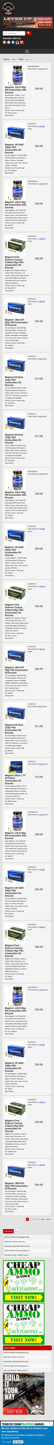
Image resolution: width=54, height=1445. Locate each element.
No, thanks (18, 1442)
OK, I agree (6, 1442)
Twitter (13, 43)
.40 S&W (42, 126)
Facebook (9, 43)
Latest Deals (9, 1231)
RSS (5, 43)
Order (21, 59)
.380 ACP (42, 301)
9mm (40, 359)
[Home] (8, 8)
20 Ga (41, 764)
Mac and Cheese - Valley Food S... (17, 1255)
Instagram (18, 43)
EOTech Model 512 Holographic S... (17, 1250)
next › (43, 1219)
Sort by (6, 59)
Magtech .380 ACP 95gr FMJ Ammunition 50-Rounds (16, 322)
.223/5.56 (42, 239)
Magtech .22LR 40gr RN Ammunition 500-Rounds (16, 90)
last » (48, 1219)
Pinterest (22, 43)
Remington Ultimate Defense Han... (17, 1246)
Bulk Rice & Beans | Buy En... (15, 1241)
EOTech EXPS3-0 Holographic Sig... (17, 1237)
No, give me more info (10, 1438)
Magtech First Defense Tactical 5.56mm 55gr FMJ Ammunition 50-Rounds (14, 262)
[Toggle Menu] (27, 51)
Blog (16, 1231)
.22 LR (41, 69)
